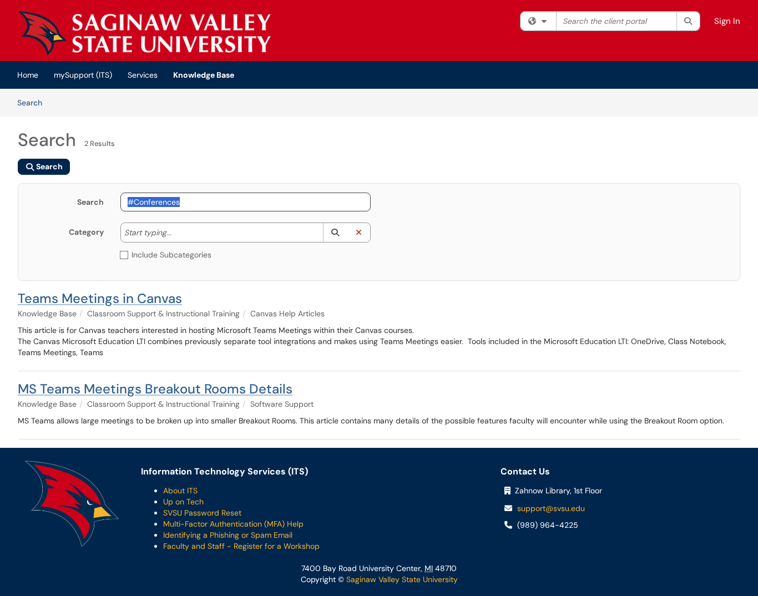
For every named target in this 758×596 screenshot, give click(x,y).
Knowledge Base (203, 75)
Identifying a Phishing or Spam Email (227, 535)
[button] (335, 232)
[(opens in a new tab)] (144, 33)
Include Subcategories (171, 255)
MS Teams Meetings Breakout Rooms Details (155, 388)
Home (27, 75)
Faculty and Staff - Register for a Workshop (241, 546)
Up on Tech (183, 502)
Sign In (727, 21)
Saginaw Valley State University (401, 579)
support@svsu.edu (551, 508)
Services (143, 75)
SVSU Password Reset (202, 513)
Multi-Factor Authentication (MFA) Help (233, 524)
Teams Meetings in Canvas (100, 298)
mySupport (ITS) (83, 75)
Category (86, 232)
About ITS (180, 491)
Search (33, 102)
